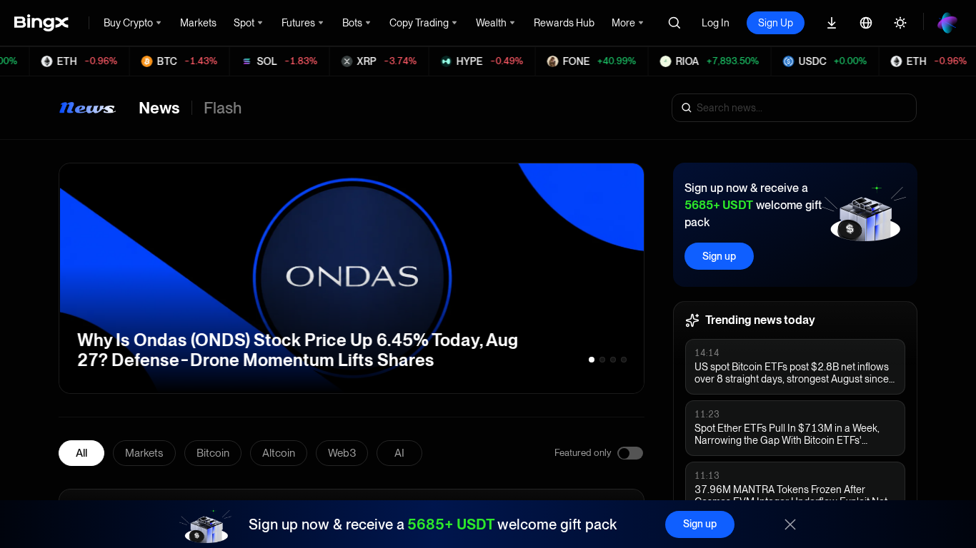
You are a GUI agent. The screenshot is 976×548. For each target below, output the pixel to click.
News (159, 107)
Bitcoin (212, 453)
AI (399, 453)
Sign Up (775, 23)
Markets (144, 453)
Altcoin (278, 453)
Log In (715, 23)
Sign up (719, 256)
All (81, 453)
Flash (222, 107)
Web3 (342, 453)
